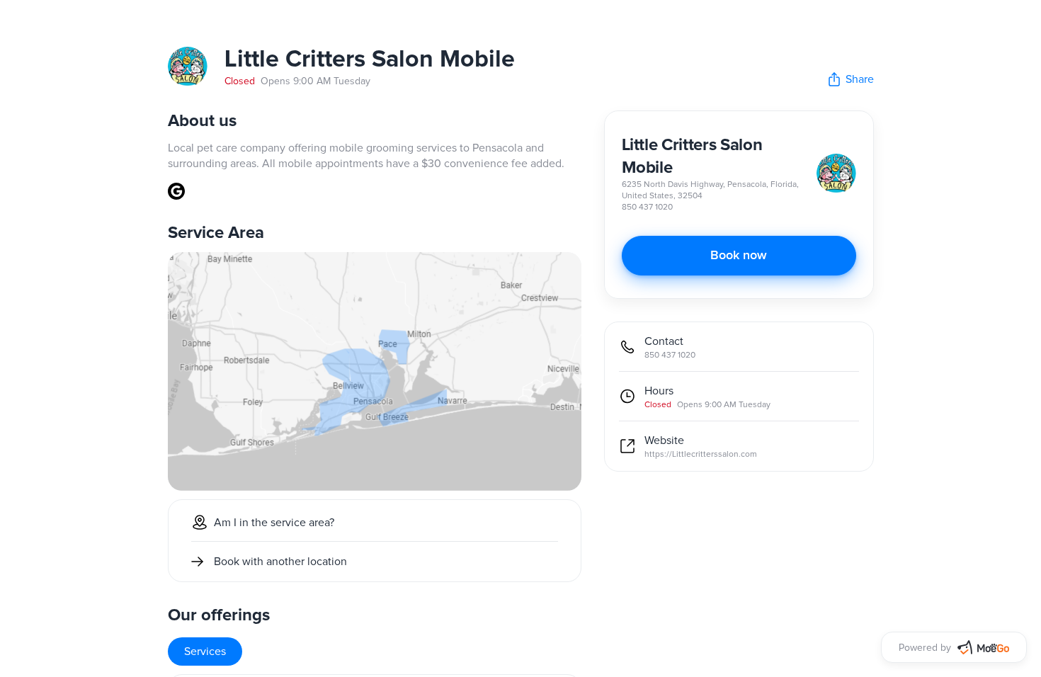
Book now (738, 255)
